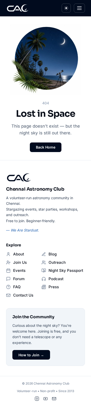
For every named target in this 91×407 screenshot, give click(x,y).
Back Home (45, 147)
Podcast (56, 278)
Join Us (20, 262)
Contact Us (23, 295)
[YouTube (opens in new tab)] (45, 398)
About (18, 254)
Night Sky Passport (66, 270)
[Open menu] (79, 8)
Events (19, 270)
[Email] (54, 398)
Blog (53, 254)
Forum (19, 278)
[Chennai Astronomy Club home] (19, 177)
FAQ (17, 286)
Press (54, 286)
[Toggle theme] (66, 8)
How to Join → (31, 355)
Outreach (57, 262)
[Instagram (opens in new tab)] (37, 398)
